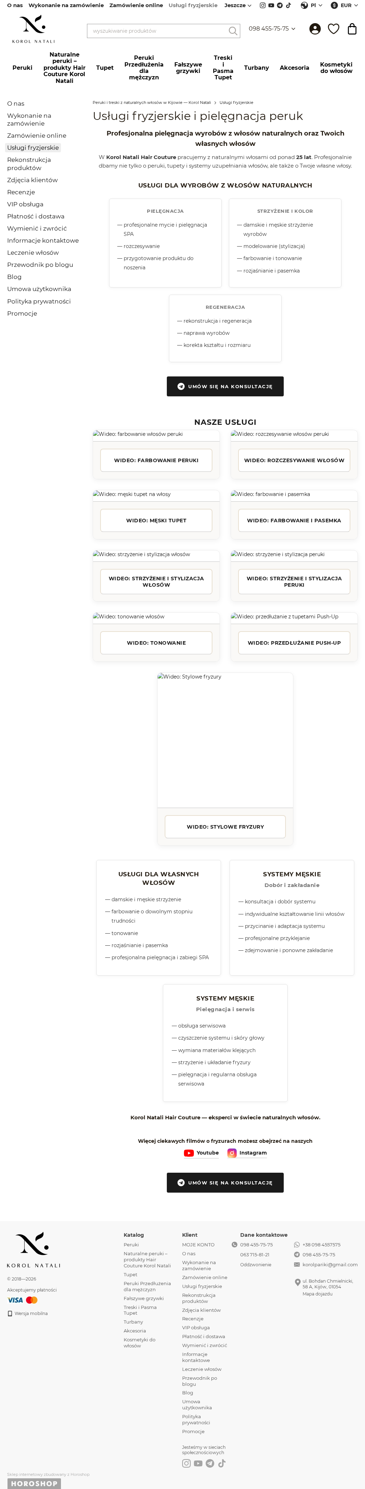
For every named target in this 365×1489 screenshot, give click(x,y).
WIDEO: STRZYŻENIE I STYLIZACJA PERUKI (294, 581)
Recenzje (21, 192)
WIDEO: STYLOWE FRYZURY (225, 827)
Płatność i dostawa (36, 216)
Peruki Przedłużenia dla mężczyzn (144, 67)
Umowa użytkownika (39, 288)
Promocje (22, 313)
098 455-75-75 (269, 29)
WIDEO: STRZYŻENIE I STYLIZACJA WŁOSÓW (156, 581)
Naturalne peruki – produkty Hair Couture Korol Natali (64, 67)
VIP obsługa (25, 204)
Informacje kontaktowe (43, 240)
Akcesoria (294, 67)
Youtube (208, 1153)
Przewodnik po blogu (40, 264)
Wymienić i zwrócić (37, 228)
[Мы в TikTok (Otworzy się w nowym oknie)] (288, 5)
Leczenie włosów (33, 252)
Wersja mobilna (31, 1313)
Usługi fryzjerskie (193, 5)
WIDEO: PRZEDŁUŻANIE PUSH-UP (294, 643)
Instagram (253, 1153)
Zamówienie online (136, 5)
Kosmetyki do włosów (336, 67)
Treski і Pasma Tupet (223, 67)
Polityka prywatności (39, 301)
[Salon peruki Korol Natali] (33, 1249)
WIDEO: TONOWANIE (156, 643)
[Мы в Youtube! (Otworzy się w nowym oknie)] (271, 5)
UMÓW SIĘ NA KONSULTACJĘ (230, 386)
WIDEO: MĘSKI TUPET (156, 520)
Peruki (22, 67)
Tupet (105, 67)
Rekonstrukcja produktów (199, 1298)
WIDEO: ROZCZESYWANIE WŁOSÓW (294, 460)
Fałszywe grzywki (188, 67)
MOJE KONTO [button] (198, 1244)
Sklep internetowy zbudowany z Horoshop (48, 1474)
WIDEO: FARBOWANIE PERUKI (156, 460)
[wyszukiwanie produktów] (233, 31)
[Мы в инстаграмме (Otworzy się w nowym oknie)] (263, 5)
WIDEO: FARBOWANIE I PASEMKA (294, 520)
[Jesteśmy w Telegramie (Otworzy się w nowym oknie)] (280, 5)
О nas (15, 5)
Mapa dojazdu (318, 1294)
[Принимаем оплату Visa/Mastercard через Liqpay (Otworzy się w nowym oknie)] (22, 1299)
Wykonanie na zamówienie (66, 5)
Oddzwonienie (255, 1264)
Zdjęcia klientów (32, 180)
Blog (14, 276)
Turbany (256, 67)
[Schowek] (333, 29)
